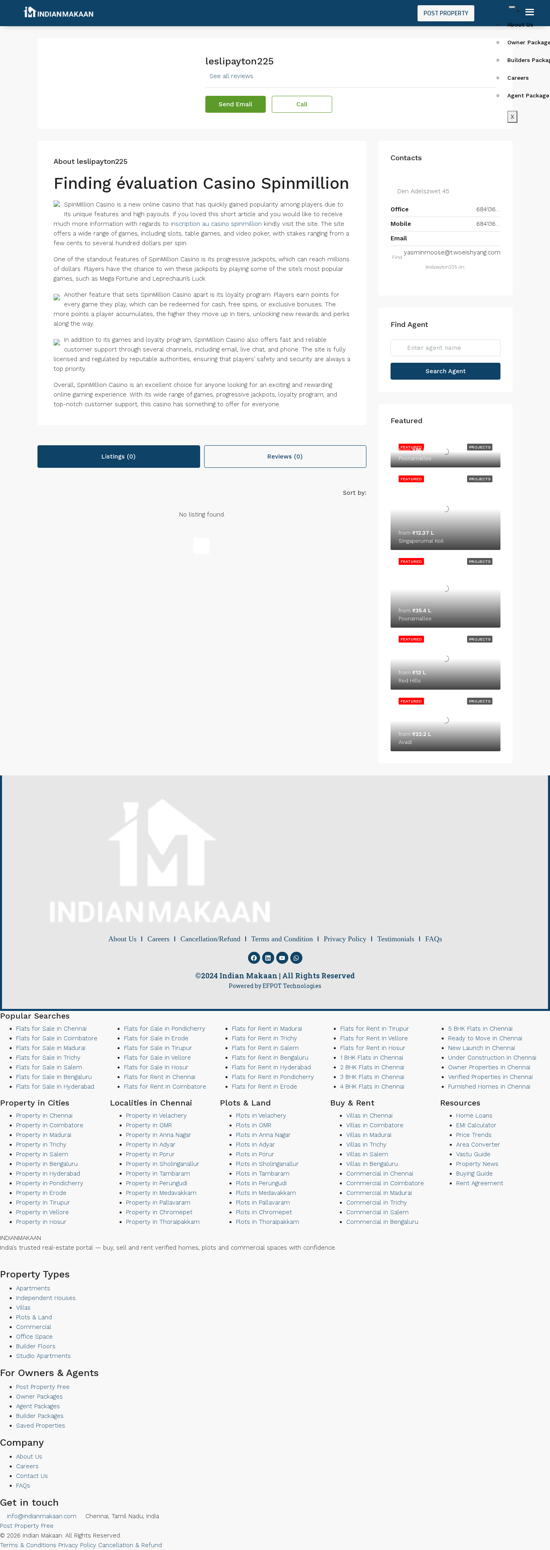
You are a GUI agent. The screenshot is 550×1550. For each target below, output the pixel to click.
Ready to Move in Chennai (485, 1038)
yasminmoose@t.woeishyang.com (452, 252)
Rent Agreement (479, 1183)
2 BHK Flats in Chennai (372, 1067)
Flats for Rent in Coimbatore (165, 1086)
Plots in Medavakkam (266, 1193)
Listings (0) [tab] (118, 456)
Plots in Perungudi (261, 1183)
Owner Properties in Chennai (489, 1067)
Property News (477, 1164)
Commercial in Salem (377, 1212)
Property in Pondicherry (49, 1183)
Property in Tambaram (158, 1173)
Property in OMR (149, 1125)
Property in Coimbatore (49, 1125)
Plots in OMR (253, 1125)
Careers (27, 1466)
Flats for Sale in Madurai (50, 1048)
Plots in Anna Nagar (263, 1135)
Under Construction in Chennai (492, 1057)
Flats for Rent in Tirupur (374, 1028)
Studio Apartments (43, 1356)
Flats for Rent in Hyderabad (271, 1067)
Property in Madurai (43, 1135)
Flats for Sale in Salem (49, 1067)
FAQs (23, 1485)
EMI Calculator (476, 1125)
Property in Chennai (44, 1115)
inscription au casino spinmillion (216, 223)
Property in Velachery (156, 1115)
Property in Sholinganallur (162, 1164)
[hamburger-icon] (512, 7)
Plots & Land (34, 1317)
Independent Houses (46, 1298)
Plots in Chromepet (264, 1212)
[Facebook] (254, 958)
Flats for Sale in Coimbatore (56, 1038)
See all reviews (231, 76)
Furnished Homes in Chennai (489, 1086)
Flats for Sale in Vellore (157, 1057)
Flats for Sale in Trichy (48, 1057)
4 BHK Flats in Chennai (372, 1086)
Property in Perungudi (156, 1183)
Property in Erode (41, 1193)
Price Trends (474, 1135)
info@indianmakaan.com (41, 1516)
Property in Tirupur (43, 1202)
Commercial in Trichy (376, 1202)
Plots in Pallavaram (263, 1202)
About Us (29, 1456)
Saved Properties (40, 1425)
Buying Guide (474, 1173)
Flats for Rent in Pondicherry (273, 1077)
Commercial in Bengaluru (382, 1222)
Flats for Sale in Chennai (51, 1028)
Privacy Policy (77, 1545)
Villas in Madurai (368, 1135)
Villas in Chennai (369, 1115)
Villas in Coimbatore (374, 1125)
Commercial (33, 1327)
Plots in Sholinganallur (267, 1164)
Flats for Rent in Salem (265, 1048)
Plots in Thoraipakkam (267, 1222)
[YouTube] (16, 1263)
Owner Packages (39, 1396)
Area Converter (478, 1144)
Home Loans (474, 1115)
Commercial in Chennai (379, 1173)
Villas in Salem (367, 1154)
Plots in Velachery (261, 1115)
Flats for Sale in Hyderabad (55, 1086)
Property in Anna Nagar (158, 1135)
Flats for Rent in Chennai (159, 1077)
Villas (23, 1307)
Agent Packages (38, 1406)
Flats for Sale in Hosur (156, 1067)
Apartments (33, 1288)
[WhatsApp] (23, 1263)
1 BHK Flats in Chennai (371, 1057)
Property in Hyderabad (48, 1173)
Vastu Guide (473, 1154)
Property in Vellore (42, 1212)
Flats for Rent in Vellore (374, 1038)
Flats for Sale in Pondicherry (164, 1028)
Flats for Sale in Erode (156, 1038)
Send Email (235, 104)
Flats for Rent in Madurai (267, 1028)
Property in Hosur (41, 1222)
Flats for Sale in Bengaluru (54, 1077)
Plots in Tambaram (262, 1173)
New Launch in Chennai (481, 1048)
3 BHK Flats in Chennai (372, 1077)
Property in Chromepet (159, 1212)
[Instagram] (29, 1263)
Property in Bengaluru (47, 1164)
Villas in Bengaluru (372, 1164)
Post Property (446, 13)
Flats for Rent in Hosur (372, 1048)
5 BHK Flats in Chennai (480, 1028)
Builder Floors (36, 1346)
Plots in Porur (255, 1154)
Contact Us (32, 1476)
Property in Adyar (151, 1144)
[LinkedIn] (9, 1263)
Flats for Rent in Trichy (264, 1038)
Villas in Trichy (366, 1144)
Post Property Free (43, 1387)
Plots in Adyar (255, 1144)
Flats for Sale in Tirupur (158, 1048)
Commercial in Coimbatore (385, 1183)
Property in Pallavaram (158, 1202)
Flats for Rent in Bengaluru (270, 1057)
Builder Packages (40, 1416)
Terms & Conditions (28, 1545)
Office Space (34, 1336)
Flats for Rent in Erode (264, 1086)
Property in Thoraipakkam (163, 1222)
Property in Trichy (41, 1144)
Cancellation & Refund (130, 1545)
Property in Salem (42, 1154)
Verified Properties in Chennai (490, 1077)
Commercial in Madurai (379, 1193)
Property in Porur (150, 1154)
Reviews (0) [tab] (285, 456)
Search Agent (446, 371)
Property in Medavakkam (161, 1193)
